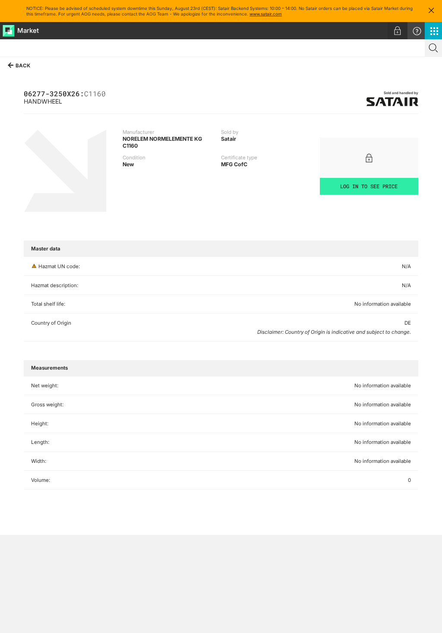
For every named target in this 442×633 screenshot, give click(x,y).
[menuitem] (397, 30)
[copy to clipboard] (110, 93)
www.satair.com (265, 13)
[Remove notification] (431, 11)
